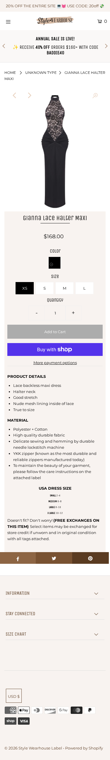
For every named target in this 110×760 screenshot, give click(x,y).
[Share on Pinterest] (90, 558)
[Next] (29, 95)
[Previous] (15, 95)
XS (24, 288)
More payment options (55, 362)
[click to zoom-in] (95, 95)
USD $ (14, 696)
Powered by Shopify (84, 748)
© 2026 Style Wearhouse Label (33, 748)
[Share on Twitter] (54, 558)
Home (10, 72)
